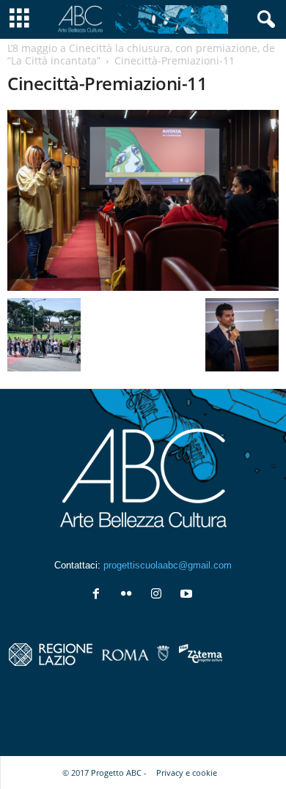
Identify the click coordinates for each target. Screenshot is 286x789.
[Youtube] (188, 595)
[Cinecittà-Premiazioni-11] (143, 200)
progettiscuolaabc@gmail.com (167, 565)
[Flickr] (129, 595)
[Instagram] (159, 595)
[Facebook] (99, 595)
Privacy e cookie (186, 772)
